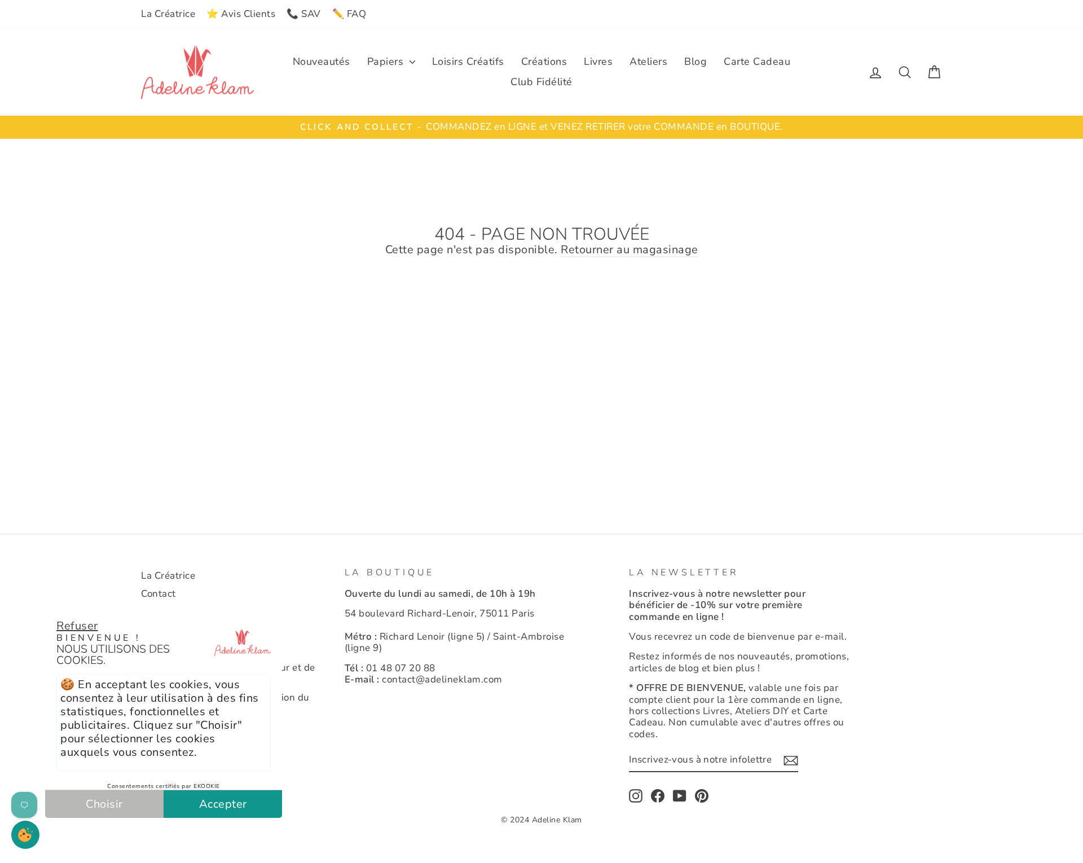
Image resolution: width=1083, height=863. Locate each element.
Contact (158, 593)
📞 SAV (304, 13)
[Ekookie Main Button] (25, 835)
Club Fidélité (541, 82)
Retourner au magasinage (629, 250)
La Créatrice (168, 13)
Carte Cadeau (757, 61)
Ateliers (648, 61)
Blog (695, 61)
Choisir (104, 804)
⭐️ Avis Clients (240, 13)
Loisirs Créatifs (468, 61)
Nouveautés (321, 61)
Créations (544, 61)
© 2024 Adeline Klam (541, 819)
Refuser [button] (77, 625)
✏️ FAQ (349, 13)
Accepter (223, 804)
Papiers (387, 61)
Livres (598, 61)
